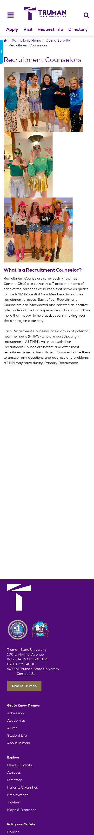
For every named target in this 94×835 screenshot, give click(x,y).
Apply (12, 29)
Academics (16, 720)
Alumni (12, 728)
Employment (17, 795)
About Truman (18, 743)
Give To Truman (24, 686)
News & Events (19, 765)
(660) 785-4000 (21, 664)
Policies (13, 832)
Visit (28, 29)
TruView (13, 802)
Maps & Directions (21, 810)
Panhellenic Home (26, 40)
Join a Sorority (58, 40)
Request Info (50, 29)
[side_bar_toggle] (1, 52)
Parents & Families (22, 787)
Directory (78, 29)
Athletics (14, 772)
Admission (15, 713)
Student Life (17, 735)
